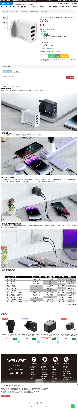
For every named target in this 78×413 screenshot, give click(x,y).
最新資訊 (35, 7)
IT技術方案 (43, 372)
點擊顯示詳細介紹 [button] (50, 29)
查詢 (52, 56)
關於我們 (48, 0)
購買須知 (11, 86)
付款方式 (53, 0)
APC (34, 4)
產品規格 (18, 86)
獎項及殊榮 (32, 374)
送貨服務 (59, 0)
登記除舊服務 (44, 376)
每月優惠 (48, 7)
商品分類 (4, 7)
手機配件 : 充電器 (14, 11)
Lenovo (20, 4)
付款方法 (54, 369)
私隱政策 (54, 381)
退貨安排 (54, 374)
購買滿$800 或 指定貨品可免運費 (28, 0)
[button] (2, 330)
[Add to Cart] (18, 341)
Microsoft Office (26, 4)
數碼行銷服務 (22, 7)
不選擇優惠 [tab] (16, 71)
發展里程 (31, 372)
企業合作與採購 (44, 374)
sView (31, 4)
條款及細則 (54, 378)
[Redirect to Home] (3, 11)
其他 (7, 11)
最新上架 (42, 7)
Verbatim (45, 31)
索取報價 (61, 7)
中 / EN (76, 0)
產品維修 (75, 7)
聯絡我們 (71, 0)
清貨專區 (55, 7)
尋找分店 (68, 7)
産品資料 (5, 86)
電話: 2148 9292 (67, 373)
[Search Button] (36, 3)
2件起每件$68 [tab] (7, 71)
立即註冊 (5, 396)
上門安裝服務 (44, 369)
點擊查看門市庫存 (46, 48)
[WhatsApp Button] (73, 406)
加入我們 (31, 376)
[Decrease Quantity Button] (41, 56)
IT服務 (13, 7)
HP (18, 4)
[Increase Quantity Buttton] (47, 56)
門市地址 (65, 0)
